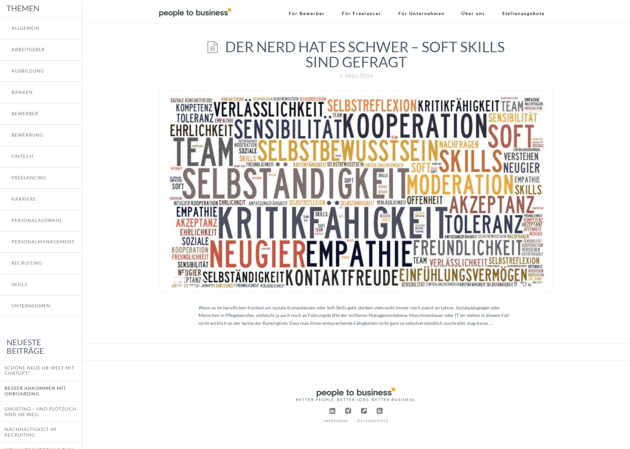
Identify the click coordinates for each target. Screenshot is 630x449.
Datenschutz (372, 421)
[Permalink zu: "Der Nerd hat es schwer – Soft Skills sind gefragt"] (356, 191)
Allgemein (25, 28)
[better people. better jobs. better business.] (195, 10)
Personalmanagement (42, 241)
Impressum (336, 421)
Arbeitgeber (28, 49)
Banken (22, 92)
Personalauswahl (36, 220)
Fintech (22, 156)
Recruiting (26, 263)
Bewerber (24, 113)
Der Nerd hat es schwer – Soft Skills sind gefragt (365, 54)
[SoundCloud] (364, 410)
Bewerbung (27, 135)
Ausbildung (27, 71)
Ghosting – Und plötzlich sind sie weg (40, 411)
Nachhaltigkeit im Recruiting (30, 432)
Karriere (23, 199)
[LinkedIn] (332, 410)
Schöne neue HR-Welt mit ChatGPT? (39, 370)
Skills (19, 284)
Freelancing (29, 177)
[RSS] (380, 410)
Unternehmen (31, 305)
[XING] (348, 410)
